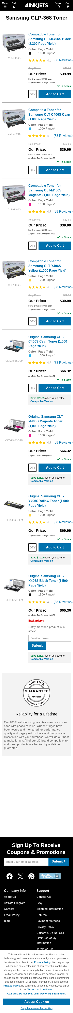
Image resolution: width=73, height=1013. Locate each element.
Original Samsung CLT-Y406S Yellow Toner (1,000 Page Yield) (48, 500)
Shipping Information (49, 908)
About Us (10, 896)
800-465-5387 (14, 7)
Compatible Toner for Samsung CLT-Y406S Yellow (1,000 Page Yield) (47, 265)
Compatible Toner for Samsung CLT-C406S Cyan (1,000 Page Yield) (49, 114)
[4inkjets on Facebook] (9, 876)
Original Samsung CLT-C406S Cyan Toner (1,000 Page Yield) (47, 341)
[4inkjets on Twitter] (20, 876)
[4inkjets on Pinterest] (31, 876)
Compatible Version (41, 401)
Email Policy (11, 914)
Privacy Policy (45, 926)
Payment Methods (48, 920)
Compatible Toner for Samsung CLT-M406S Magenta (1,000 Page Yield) (49, 190)
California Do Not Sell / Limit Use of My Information (50, 937)
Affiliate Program (14, 902)
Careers (9, 908)
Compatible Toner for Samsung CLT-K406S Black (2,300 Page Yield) (49, 39)
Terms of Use (45, 948)
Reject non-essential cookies (37, 1008)
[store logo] (36, 5)
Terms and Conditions (39, 989)
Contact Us (43, 896)
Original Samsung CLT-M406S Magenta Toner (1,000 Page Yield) (46, 421)
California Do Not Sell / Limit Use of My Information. (36, 993)
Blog (7, 920)
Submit (37, 645)
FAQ (39, 902)
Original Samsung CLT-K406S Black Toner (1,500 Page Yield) (48, 580)
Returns (41, 914)
